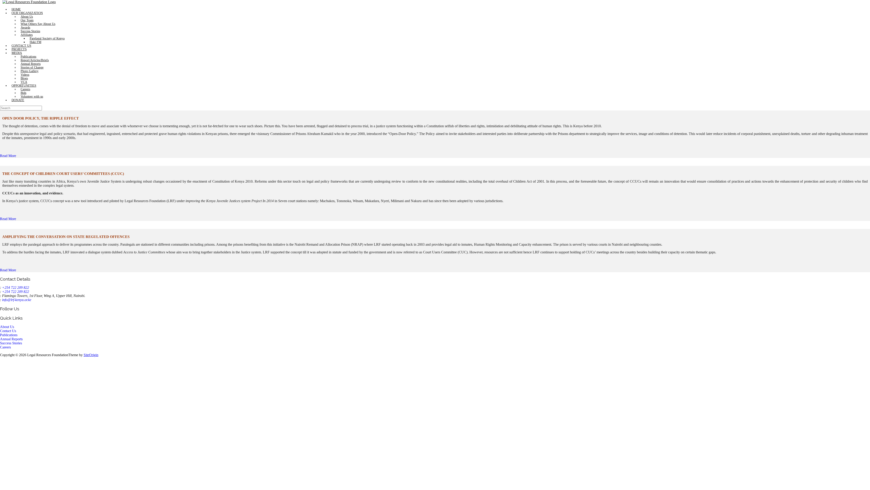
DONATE (18, 100)
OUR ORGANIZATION (27, 13)
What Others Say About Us (38, 24)
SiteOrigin (91, 355)
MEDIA (17, 53)
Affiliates (27, 35)
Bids (23, 93)
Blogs (24, 78)
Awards (25, 27)
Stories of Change (32, 67)
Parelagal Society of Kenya (47, 38)
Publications (28, 56)
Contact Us (8, 331)
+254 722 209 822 (15, 287)
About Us (27, 16)
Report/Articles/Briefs (35, 60)
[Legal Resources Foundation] (29, 2)
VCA (24, 82)
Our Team (27, 20)
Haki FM (35, 42)
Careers (25, 89)
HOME (16, 9)
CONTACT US (21, 45)
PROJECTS (19, 49)
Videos (25, 74)
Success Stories (30, 31)
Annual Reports (31, 64)
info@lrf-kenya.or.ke (16, 300)
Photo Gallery (30, 71)
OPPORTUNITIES (24, 85)
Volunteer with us (32, 96)
